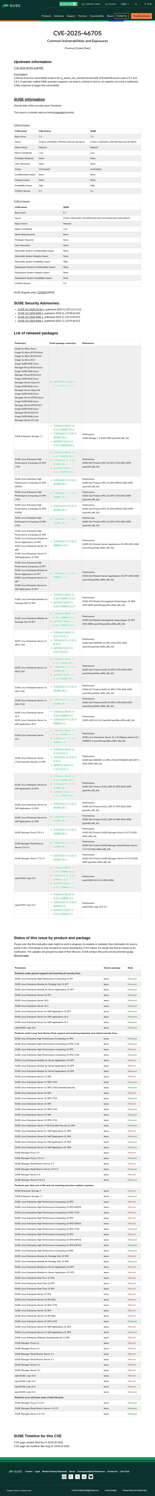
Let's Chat (124, 1471)
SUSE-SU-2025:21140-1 (31, 309)
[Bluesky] (91, 1476)
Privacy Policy (128, 1490)
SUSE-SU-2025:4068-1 (30, 313)
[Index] (79, 48)
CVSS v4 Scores (22, 201)
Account (112, 4)
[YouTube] (64, 1476)
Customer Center (92, 4)
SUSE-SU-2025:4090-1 (30, 317)
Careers (28, 1471)
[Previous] (70, 48)
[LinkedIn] (84, 1476)
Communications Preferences (91, 1471)
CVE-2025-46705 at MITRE (29, 68)
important (60, 112)
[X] (77, 1476)
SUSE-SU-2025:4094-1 (30, 321)
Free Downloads (141, 16)
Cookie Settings (110, 1490)
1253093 (42, 292)
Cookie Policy (142, 1490)
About (72, 1471)
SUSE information (29, 99)
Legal (37, 1471)
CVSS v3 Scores (22, 125)
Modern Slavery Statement (54, 1471)
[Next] (87, 48)
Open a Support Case (22, 1490)
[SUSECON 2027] (68, 4)
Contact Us (122, 16)
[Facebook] (71, 1476)
